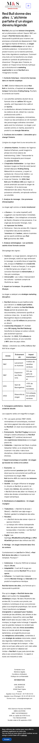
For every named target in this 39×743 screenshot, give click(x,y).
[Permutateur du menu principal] (28, 5)
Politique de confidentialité (19, 676)
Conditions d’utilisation (19, 674)
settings (24, 735)
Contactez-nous (19, 669)
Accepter (7, 739)
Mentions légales (19, 672)
